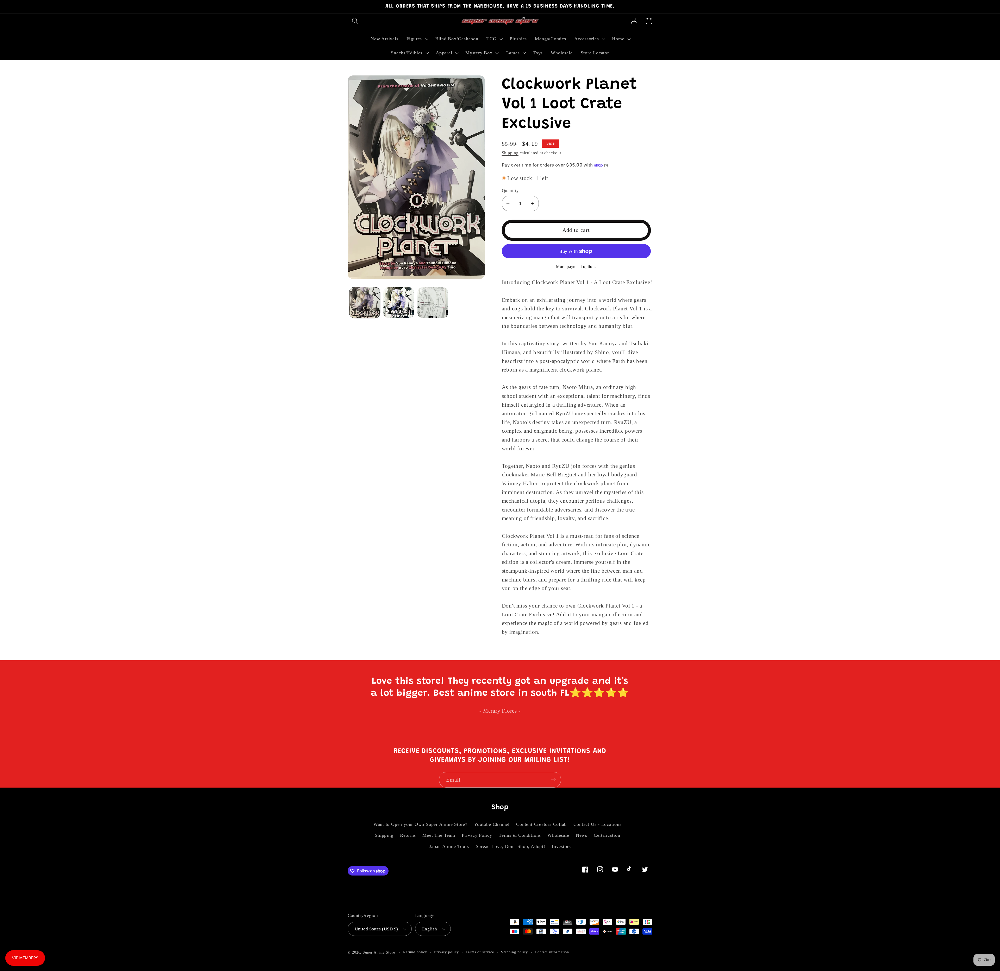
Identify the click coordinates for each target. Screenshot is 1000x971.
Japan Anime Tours (449, 846)
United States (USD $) (376, 929)
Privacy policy (446, 952)
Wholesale (558, 835)
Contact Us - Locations (597, 824)
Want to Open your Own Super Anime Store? (420, 824)
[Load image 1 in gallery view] (364, 302)
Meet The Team (438, 835)
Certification (607, 835)
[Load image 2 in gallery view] (398, 302)
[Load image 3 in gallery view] (432, 302)
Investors (561, 846)
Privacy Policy (477, 835)
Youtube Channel (492, 824)
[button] (355, 21)
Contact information (552, 952)
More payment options (576, 266)
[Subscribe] (553, 780)
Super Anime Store (379, 952)
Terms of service (480, 952)
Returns (408, 835)
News (581, 835)
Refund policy (415, 952)
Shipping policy (514, 952)
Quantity (510, 190)
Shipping (510, 153)
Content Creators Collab (541, 824)
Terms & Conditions (520, 835)
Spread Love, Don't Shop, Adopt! (510, 846)
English (429, 929)
